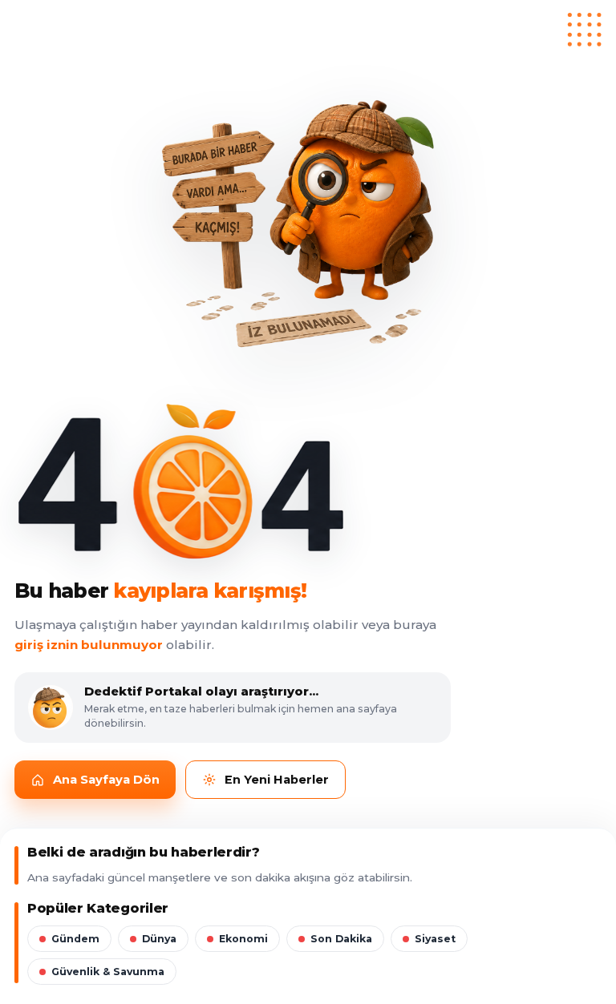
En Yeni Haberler (277, 779)
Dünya (159, 939)
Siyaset (435, 939)
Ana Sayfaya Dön (106, 779)
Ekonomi (243, 939)
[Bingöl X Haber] (308, 33)
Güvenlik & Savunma (107, 972)
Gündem (75, 939)
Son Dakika (341, 939)
